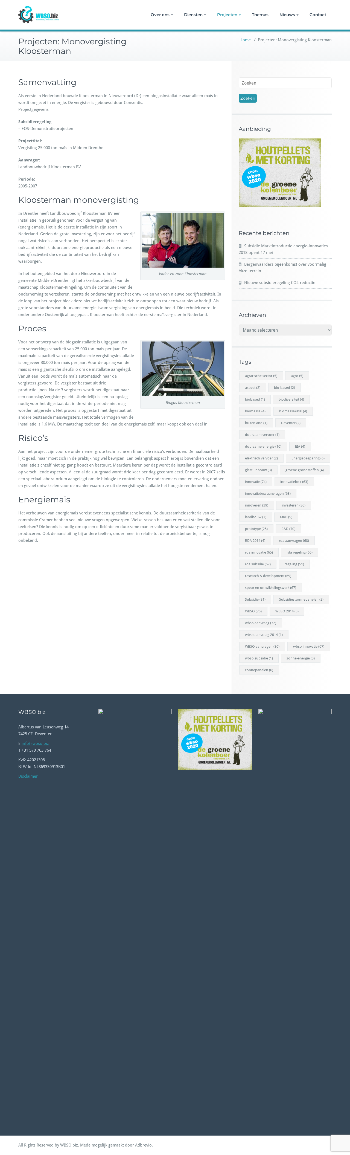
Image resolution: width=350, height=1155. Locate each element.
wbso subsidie (259, 658)
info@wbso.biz (35, 743)
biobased (255, 399)
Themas (260, 14)
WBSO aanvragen (262, 646)
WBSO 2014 (287, 611)
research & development (268, 576)
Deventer (291, 423)
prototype (256, 529)
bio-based (284, 388)
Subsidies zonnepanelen (301, 599)
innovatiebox (294, 482)
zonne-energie (301, 658)
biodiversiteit (291, 399)
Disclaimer (28, 776)
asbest (252, 388)
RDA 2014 (255, 541)
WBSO (253, 611)
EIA (300, 446)
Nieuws (287, 14)
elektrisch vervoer (261, 458)
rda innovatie (259, 552)
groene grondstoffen (304, 470)
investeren (293, 505)
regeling (294, 564)
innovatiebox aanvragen (268, 493)
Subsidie (255, 599)
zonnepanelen (259, 670)
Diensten (193, 14)
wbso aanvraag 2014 (264, 635)
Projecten (227, 14)
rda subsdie (258, 564)
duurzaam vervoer (262, 435)
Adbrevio (143, 1145)
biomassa (255, 411)
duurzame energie (263, 446)
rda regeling (300, 552)
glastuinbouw (258, 470)
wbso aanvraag (260, 623)
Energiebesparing (308, 458)
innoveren (256, 505)
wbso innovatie (308, 646)
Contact (318, 14)
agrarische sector (261, 376)
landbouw (255, 517)
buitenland (256, 423)
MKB (286, 517)
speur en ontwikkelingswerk (270, 588)
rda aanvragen (294, 541)
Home (245, 39)
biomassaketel (293, 411)
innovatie (256, 482)
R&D (288, 529)
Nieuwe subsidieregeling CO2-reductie (279, 282)
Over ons (160, 14)
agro (297, 376)
